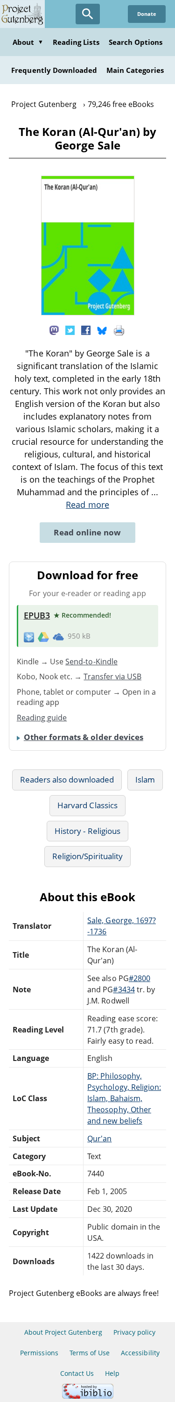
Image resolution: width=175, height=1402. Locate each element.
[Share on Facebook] (86, 330)
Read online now (87, 532)
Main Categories (135, 70)
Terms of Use (90, 1352)
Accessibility (140, 1352)
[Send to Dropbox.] (29, 636)
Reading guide (42, 717)
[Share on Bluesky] (102, 330)
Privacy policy (134, 1332)
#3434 (123, 989)
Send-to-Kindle (91, 661)
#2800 (139, 978)
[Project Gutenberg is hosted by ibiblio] (87, 1396)
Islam (145, 779)
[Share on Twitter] (70, 330)
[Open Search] (88, 14)
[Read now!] (87, 312)
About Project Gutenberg (63, 1332)
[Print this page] (119, 330)
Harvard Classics (87, 805)
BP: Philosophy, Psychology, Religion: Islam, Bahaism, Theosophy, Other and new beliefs (124, 1098)
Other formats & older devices (83, 737)
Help (112, 1373)
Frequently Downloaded (54, 70)
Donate (146, 13)
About (28, 42)
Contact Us (77, 1373)
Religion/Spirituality (87, 856)
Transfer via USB (112, 676)
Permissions (39, 1352)
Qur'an (99, 1138)
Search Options (136, 42)
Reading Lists (76, 42)
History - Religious (87, 831)
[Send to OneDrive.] (58, 636)
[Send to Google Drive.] (43, 636)
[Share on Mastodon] (54, 330)
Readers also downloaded (67, 779)
